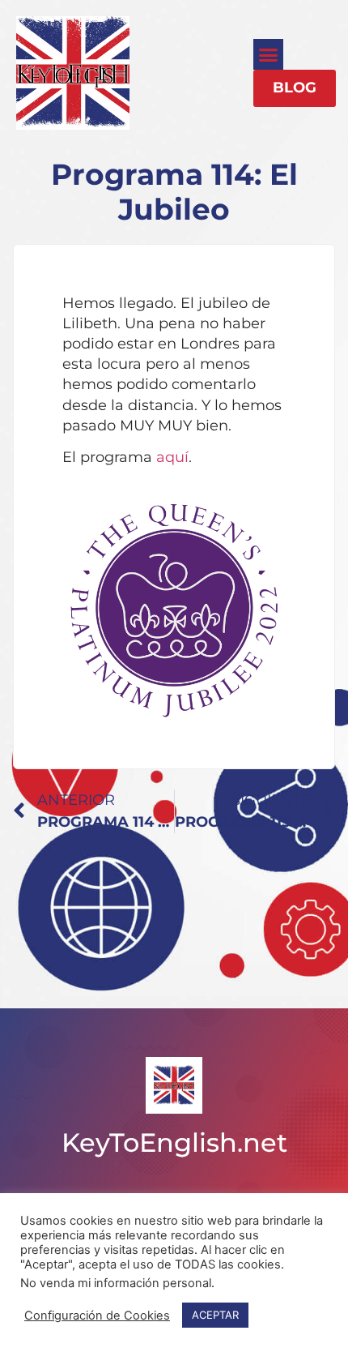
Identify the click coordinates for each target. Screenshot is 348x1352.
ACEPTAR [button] (215, 1314)
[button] (268, 54)
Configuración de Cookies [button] (97, 1315)
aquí (172, 457)
